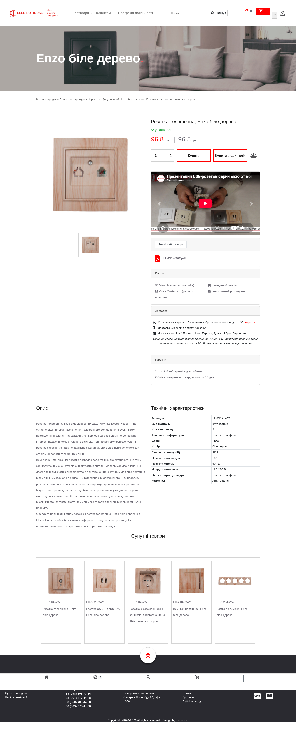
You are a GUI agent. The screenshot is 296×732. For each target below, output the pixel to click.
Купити (194, 155)
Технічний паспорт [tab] (171, 244)
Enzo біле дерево (126, 99)
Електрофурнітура (71, 99)
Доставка (189, 697)
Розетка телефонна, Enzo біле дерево (162, 99)
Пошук (221, 13)
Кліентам (103, 13)
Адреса (250, 322)
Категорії (82, 13)
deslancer (182, 720)
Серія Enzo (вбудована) (99, 99)
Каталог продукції (47, 99)
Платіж (187, 692)
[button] (159, 203)
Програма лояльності (135, 13)
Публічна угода (192, 701)
